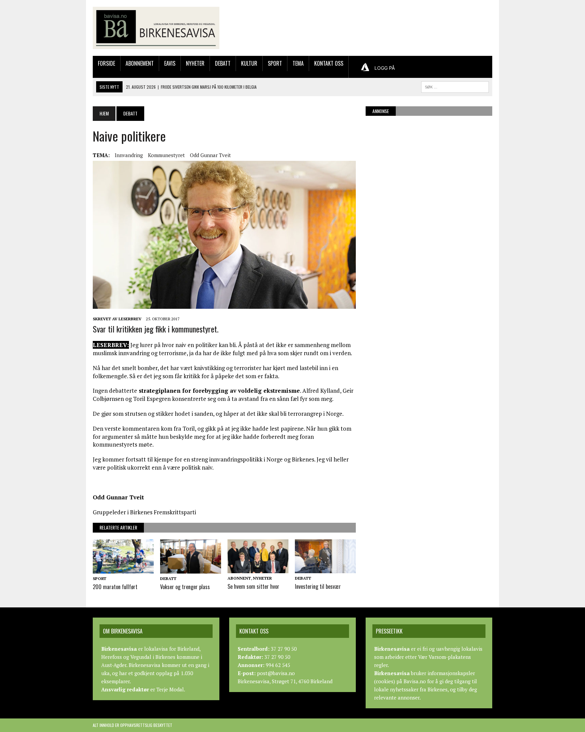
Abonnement (140, 63)
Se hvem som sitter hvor (253, 586)
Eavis (169, 63)
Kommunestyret (166, 155)
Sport (275, 63)
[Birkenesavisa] (156, 28)
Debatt (223, 63)
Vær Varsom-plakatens (444, 656)
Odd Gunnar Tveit (210, 155)
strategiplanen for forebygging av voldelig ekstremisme (218, 390)
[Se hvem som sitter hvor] (258, 569)
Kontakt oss (328, 63)
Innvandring (129, 155)
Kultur (249, 63)
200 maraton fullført (115, 587)
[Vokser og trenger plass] (190, 569)
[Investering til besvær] (325, 569)
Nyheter (195, 63)
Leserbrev (130, 318)
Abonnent (239, 578)
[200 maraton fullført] (123, 569)
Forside (106, 63)
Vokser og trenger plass (185, 587)
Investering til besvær (318, 586)
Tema (298, 63)
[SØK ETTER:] (455, 86)
